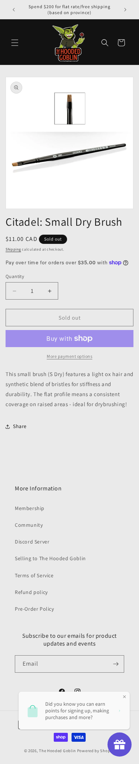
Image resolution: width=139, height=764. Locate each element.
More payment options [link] (69, 356)
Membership (29, 508)
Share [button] (20, 426)
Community (29, 525)
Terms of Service (34, 575)
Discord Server (32, 541)
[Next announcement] (125, 9)
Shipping (13, 249)
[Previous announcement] (14, 9)
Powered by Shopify (96, 750)
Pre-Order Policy (34, 608)
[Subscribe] (115, 664)
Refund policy (31, 592)
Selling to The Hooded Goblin (50, 558)
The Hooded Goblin (57, 750)
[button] (15, 43)
